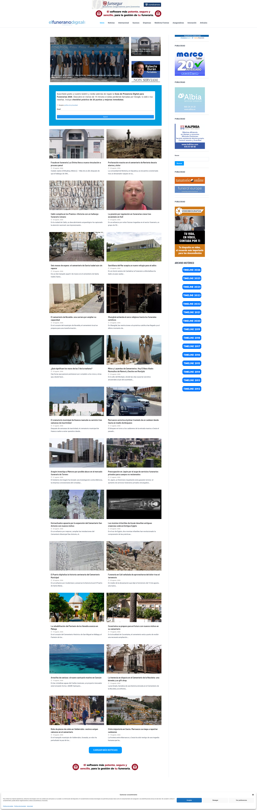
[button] (253, 795)
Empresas (147, 23)
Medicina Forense (162, 23)
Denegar (215, 800)
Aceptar (189, 800)
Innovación (192, 23)
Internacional (123, 23)
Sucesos (136, 23)
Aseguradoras (178, 23)
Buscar (177, 155)
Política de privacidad (20, 806)
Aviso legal (30, 806)
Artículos (203, 23)
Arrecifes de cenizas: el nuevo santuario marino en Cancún (76, 677)
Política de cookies (8, 806)
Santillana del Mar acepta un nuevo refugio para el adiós (132, 265)
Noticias (111, 23)
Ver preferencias (241, 800)
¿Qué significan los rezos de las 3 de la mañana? (71, 368)
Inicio (102, 23)
